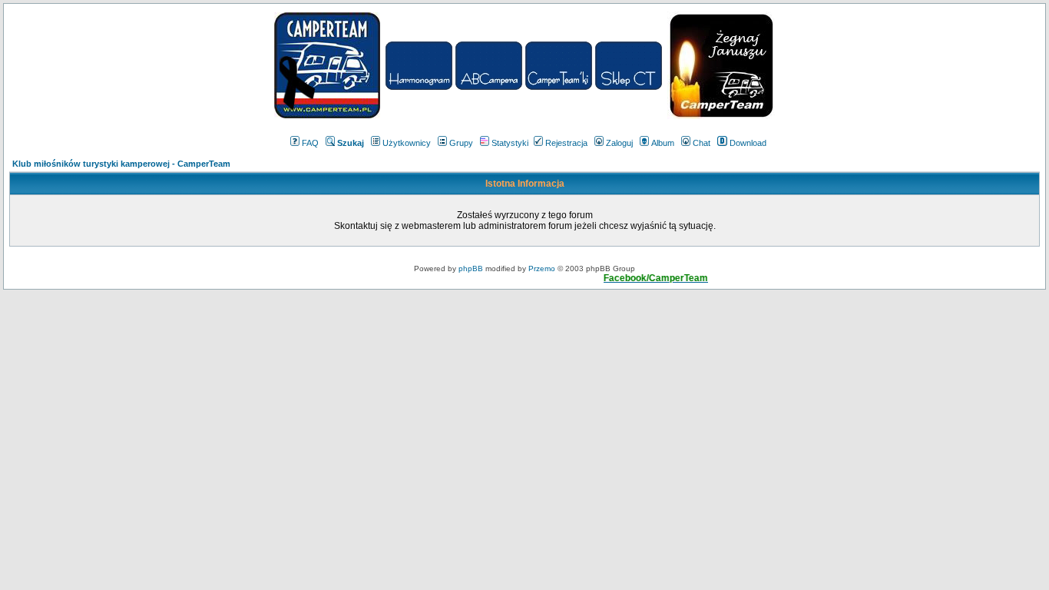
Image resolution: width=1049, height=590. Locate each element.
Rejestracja (566, 143)
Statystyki (509, 143)
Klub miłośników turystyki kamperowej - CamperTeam (121, 163)
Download (748, 143)
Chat (701, 143)
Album (662, 143)
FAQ (310, 143)
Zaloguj (619, 143)
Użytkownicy (406, 143)
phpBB (470, 268)
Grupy (461, 143)
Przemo (541, 268)
